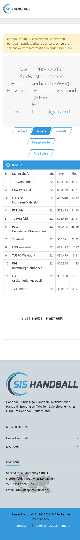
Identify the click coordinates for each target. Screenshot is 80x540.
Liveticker (12, 446)
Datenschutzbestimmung (52, 526)
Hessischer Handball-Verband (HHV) (41, 94)
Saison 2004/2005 (40, 69)
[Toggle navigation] (71, 9)
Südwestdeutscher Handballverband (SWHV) (40, 80)
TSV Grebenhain (23, 182)
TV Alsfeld (19, 239)
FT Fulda (18, 210)
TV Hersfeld (20, 218)
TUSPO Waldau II (23, 255)
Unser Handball (17, 438)
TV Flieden (19, 289)
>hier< (67, 48)
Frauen (40, 104)
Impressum (21, 526)
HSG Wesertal (21, 247)
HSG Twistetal (21, 190)
